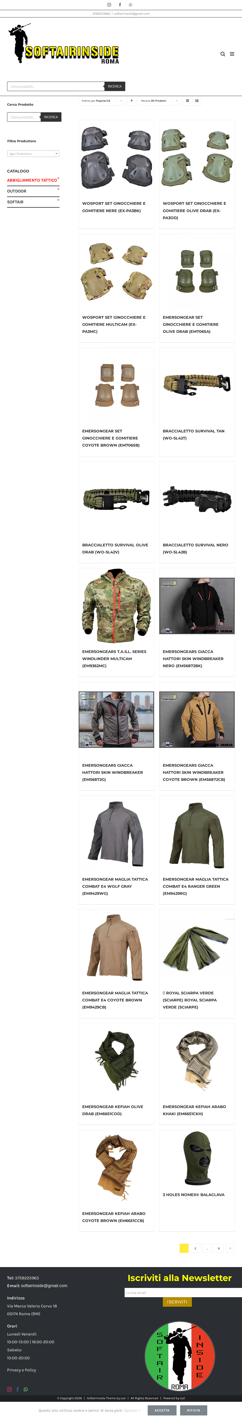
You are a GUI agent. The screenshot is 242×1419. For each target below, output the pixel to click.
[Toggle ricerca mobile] (222, 53)
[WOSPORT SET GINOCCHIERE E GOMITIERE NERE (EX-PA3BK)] (116, 157)
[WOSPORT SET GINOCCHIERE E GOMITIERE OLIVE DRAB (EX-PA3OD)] (197, 157)
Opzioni (131, 1410)
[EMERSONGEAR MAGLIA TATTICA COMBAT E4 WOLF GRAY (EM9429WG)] (116, 833)
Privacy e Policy (21, 1370)
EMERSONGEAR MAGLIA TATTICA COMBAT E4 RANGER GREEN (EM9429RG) (196, 886)
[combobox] (33, 153)
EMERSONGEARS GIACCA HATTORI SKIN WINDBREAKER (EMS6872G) (112, 772)
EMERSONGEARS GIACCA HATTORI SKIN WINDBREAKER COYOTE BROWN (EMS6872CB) (194, 772)
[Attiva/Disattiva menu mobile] (232, 53)
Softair (15, 202)
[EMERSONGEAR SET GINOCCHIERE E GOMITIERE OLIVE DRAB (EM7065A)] (197, 271)
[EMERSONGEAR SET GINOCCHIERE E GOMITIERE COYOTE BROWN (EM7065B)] (116, 385)
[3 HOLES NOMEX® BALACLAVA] (197, 1158)
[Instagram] (9, 1389)
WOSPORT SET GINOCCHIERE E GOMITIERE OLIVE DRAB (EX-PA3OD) (194, 210)
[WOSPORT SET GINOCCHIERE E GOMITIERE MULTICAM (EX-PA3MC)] (116, 271)
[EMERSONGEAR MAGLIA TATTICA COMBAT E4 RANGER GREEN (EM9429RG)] (197, 833)
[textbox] (33, 154)
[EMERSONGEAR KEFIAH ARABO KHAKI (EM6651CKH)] (197, 1061)
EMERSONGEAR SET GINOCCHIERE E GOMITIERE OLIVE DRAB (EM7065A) (191, 324)
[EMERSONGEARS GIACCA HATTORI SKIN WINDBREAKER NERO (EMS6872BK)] (197, 606)
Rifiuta (193, 1410)
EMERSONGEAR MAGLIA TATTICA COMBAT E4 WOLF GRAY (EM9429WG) (115, 886)
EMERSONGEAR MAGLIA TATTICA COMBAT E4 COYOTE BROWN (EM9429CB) (115, 1000)
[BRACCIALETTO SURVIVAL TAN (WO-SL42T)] (197, 385)
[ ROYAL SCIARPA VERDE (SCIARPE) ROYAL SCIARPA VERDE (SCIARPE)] (197, 947)
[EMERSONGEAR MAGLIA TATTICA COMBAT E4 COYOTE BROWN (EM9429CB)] (116, 947)
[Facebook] (17, 1389)
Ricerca (115, 86)
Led (123, 1398)
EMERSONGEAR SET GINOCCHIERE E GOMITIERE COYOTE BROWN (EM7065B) (111, 438)
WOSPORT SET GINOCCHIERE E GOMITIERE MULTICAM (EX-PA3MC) (114, 324)
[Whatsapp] (26, 1389)
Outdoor (16, 191)
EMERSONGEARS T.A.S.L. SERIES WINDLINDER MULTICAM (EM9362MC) (114, 658)
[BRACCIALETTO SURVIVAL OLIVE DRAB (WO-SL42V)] (116, 499)
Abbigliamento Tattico (32, 180)
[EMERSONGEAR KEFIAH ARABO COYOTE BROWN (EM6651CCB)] (116, 1167)
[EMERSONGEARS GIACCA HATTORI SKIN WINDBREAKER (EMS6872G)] (116, 719)
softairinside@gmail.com (132, 13)
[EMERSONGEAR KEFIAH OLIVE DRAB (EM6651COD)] (116, 1061)
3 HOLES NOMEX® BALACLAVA (194, 1195)
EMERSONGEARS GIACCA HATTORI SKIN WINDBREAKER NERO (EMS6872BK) (193, 658)
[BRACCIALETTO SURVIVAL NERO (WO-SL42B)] (197, 499)
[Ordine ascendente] (131, 101)
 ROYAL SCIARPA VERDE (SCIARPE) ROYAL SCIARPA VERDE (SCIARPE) (190, 1000)
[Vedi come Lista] (197, 100)
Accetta (162, 1410)
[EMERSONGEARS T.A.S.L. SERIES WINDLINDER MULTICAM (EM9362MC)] (116, 606)
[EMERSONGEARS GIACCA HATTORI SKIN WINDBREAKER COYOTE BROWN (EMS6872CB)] (197, 719)
